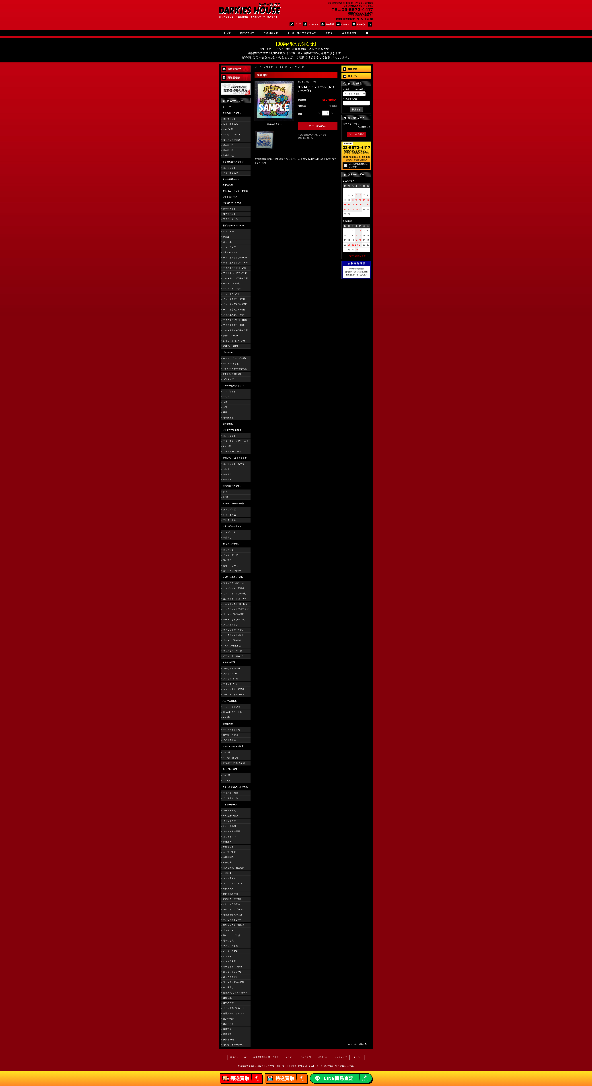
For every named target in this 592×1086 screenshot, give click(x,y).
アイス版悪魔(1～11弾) (234, 325)
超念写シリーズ (230, 565)
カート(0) (361, 24)
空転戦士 (227, 862)
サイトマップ (340, 1057)
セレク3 (227, 479)
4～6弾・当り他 (230, 758)
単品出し (227, 537)
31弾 (225, 492)
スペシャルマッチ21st (234, 630)
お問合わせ (322, 1057)
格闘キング (228, 847)
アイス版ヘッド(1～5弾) (234, 268)
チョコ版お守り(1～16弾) (235, 304)
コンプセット (229, 119)
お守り (226, 407)
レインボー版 (229, 515)
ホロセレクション (231, 134)
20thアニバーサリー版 (234, 503)
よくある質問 (304, 1057)
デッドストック (230, 197)
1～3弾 (226, 752)
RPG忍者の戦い (230, 815)
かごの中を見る (356, 134)
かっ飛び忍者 (229, 852)
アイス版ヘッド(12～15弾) (236, 278)
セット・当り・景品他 (233, 689)
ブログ (298, 24)
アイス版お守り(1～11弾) (235, 320)
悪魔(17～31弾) (230, 346)
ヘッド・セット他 (231, 729)
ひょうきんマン (230, 977)
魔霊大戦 (227, 1034)
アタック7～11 (230, 674)
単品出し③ (228, 155)
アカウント (313, 24)
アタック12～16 (230, 679)
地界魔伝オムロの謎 (232, 914)
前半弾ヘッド (229, 209)
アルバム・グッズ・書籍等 (235, 191)
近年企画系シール (231, 179)
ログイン (345, 24)
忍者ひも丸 (228, 940)
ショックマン (229, 878)
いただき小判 (229, 826)
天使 (225, 402)
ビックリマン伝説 (231, 140)
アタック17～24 (231, 684)
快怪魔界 (227, 842)
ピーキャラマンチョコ (233, 966)
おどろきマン (229, 836)
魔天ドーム (228, 1024)
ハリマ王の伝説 (230, 701)
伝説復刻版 (228, 424)
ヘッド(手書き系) (231, 363)
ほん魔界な (228, 987)
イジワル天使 (229, 821)
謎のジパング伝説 (231, 935)
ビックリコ (228, 550)
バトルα (227, 956)
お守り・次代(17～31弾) (234, 341)
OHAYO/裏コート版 (232, 712)
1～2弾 (226, 775)
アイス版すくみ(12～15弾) (236, 330)
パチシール (228, 352)
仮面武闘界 (228, 857)
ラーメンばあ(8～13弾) (234, 619)
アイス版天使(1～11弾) (234, 315)
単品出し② (228, 150)
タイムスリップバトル (233, 909)
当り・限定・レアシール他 (236, 441)
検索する (356, 109)
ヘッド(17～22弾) (231, 283)
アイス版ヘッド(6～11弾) (235, 273)
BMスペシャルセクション (235, 458)
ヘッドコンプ (229, 247)
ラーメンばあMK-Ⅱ (232, 640)
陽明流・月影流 (230, 735)
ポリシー (358, 1057)
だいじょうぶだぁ (231, 904)
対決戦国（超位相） (232, 899)
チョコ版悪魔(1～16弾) (234, 309)
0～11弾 (227, 446)
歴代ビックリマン (231, 544)
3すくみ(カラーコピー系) (235, 369)
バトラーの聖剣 (230, 951)
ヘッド (226, 397)
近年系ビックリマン (232, 113)
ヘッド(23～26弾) (232, 289)
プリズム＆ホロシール (233, 583)
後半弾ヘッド (229, 214)
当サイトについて (238, 1057)
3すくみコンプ (230, 252)
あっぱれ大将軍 (230, 769)
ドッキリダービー (231, 555)
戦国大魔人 (228, 888)
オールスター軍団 (231, 831)
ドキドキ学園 (229, 662)
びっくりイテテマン (232, 972)
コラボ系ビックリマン (233, 162)
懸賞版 (226, 237)
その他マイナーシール (233, 1044)
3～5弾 (226, 780)
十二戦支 (227, 873)
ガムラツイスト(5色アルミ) (236, 609)
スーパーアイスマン (232, 883)
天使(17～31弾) (230, 335)
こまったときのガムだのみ (235, 787)
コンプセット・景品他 (233, 588)
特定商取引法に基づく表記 (266, 1057)
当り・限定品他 (230, 124)
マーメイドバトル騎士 (233, 746)
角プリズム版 (229, 509)
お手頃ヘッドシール (232, 203)
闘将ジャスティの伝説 (233, 925)
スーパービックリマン (233, 386)
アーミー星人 (229, 810)
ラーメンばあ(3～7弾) (233, 614)
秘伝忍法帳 (228, 723)
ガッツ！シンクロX (232, 571)
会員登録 (330, 24)
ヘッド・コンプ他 (231, 707)
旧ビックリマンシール (233, 225)
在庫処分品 (228, 185)
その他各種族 (229, 740)
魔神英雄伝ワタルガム (233, 1013)
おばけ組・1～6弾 (231, 668)
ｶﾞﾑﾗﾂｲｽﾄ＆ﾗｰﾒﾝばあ (233, 577)
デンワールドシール (232, 920)
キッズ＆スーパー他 (232, 651)
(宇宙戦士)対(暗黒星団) (234, 763)
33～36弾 (228, 129)
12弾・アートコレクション (236, 451)
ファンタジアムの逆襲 (233, 982)
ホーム (258, 67)
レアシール (228, 231)
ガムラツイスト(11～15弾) (235, 604)
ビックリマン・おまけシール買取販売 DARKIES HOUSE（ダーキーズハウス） (298, 1066)
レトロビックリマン (232, 526)
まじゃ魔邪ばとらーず (233, 1008)
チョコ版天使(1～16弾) (234, 299)
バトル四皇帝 (229, 961)
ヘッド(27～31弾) (231, 294)
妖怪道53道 (228, 1039)
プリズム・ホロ (230, 793)
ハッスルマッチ (230, 625)
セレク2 (227, 474)
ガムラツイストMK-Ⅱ (233, 635)
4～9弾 (226, 717)
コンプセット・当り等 (233, 464)
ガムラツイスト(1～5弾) (234, 593)
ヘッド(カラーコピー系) (234, 358)
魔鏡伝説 (227, 998)
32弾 (225, 497)
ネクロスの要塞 (230, 946)
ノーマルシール (230, 798)
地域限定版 (228, 417)
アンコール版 (229, 520)
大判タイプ (228, 379)
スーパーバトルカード (233, 694)
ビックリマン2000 (232, 430)
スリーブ (227, 107)
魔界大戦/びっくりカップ (235, 992)
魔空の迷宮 (228, 1003)
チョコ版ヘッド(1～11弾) (235, 257)
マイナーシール (230, 219)
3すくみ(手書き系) (232, 374)
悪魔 (225, 412)
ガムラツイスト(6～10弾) (235, 599)
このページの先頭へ (355, 1044)
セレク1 (227, 469)
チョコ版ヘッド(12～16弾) (236, 262)
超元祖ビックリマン (232, 486)
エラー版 (227, 242)
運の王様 (227, 560)
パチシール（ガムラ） (233, 656)
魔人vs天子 (228, 1019)
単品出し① (228, 145)
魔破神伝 (227, 1029)
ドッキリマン (229, 930)
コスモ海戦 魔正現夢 (233, 868)
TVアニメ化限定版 (232, 645)
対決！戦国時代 (230, 894)
